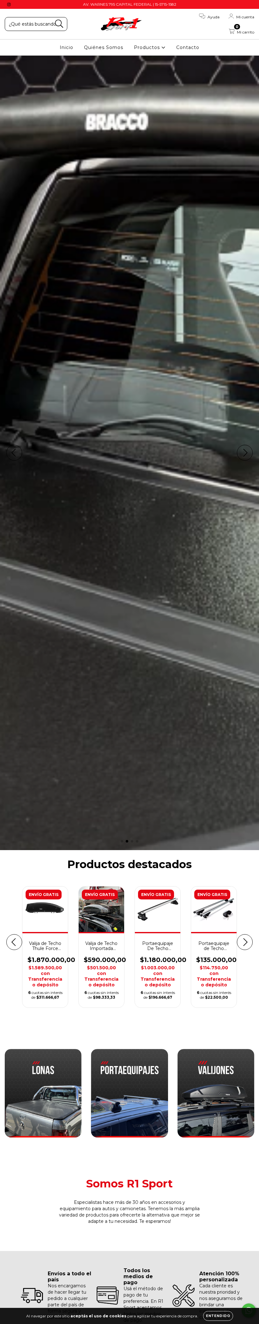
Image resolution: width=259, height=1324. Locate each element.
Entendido (218, 1316)
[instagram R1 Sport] (9, 4)
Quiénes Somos (103, 47)
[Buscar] (59, 23)
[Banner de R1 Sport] (43, 1093)
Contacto (187, 47)
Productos (147, 47)
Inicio (66, 47)
